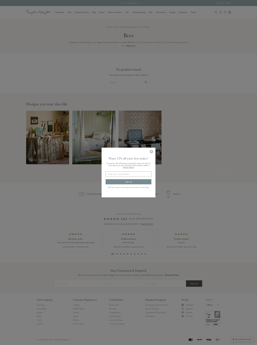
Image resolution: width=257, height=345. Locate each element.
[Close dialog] (151, 151)
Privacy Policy (129, 167)
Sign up (128, 181)
